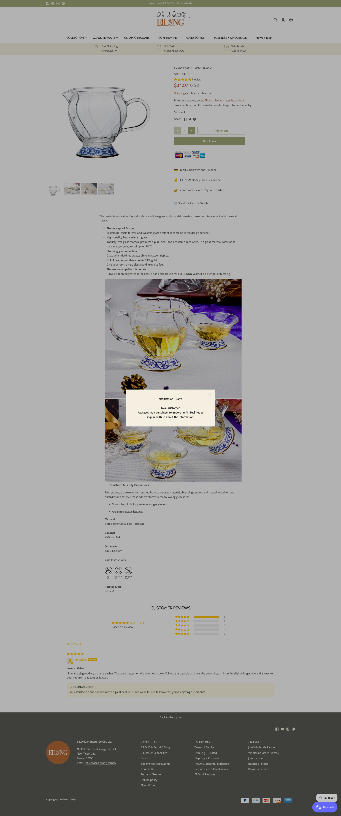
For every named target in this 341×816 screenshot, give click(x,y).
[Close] (210, 394)
